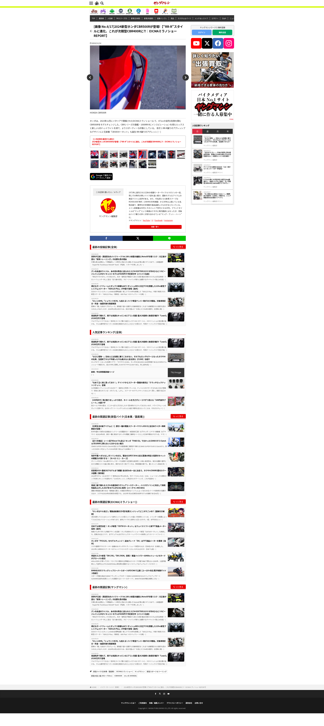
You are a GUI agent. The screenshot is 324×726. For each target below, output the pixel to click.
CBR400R (118, 676)
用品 (172, 18)
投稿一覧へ (155, 227)
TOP (93, 18)
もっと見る (178, 246)
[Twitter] (138, 238)
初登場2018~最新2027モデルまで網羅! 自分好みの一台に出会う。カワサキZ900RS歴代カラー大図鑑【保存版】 (128, 471)
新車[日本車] (135, 18)
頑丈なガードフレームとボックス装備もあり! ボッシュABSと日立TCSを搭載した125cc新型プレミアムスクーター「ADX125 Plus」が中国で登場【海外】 (128, 287)
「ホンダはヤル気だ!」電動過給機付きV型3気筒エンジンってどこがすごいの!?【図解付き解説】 (128, 512)
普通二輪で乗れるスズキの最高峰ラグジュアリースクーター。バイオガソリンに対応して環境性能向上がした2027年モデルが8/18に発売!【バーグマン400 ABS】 (128, 486)
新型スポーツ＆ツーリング (157, 671)
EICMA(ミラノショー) (124, 671)
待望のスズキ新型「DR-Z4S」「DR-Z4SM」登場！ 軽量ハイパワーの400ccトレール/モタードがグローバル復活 (128, 557)
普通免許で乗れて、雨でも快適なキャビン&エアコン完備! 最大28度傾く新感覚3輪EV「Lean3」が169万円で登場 (129, 316)
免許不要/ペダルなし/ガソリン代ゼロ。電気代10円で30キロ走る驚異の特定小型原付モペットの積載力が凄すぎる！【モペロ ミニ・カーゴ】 (128, 457)
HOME (94, 687)
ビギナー (215, 18)
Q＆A (224, 18)
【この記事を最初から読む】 (136, 142)
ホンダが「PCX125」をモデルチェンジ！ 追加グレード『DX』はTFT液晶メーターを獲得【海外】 (128, 542)
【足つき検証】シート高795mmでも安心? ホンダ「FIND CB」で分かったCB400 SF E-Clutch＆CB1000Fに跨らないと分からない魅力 (128, 442)
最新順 (101, 18)
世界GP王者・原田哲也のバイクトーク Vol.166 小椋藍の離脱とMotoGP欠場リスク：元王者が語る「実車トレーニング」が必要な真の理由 (128, 257)
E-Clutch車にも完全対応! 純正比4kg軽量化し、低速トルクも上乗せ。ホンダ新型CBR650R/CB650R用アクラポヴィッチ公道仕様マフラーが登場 (217, 181)
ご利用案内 (142, 703)
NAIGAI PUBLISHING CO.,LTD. (159, 708)
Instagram (168, 220)
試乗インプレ (162, 18)
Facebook (159, 220)
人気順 (110, 18)
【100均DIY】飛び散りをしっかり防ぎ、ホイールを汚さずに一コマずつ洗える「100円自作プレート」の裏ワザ (128, 401)
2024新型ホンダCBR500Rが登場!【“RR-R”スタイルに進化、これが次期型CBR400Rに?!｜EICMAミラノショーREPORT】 (165, 687)
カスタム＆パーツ (184, 18)
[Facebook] (106, 238)
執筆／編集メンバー (156, 703)
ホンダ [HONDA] (130, 676)
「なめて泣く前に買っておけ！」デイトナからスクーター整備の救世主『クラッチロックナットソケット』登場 (128, 383)
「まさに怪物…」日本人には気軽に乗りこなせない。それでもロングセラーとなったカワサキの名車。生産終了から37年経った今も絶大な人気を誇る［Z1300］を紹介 (128, 357)
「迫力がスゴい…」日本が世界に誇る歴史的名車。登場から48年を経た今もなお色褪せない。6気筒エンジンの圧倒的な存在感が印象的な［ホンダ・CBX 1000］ (217, 154)
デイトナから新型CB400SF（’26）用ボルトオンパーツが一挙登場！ (217, 168)
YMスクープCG (121, 18)
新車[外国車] (148, 18)
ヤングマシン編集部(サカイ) (213, 172)
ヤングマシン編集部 (210, 145)
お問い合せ (199, 703)
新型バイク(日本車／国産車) (103, 671)
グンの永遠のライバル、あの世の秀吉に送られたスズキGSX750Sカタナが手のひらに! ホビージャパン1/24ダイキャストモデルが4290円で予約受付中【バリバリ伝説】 (128, 272)
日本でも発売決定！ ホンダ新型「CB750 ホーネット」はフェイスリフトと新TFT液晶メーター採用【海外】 (128, 527)
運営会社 (189, 703)
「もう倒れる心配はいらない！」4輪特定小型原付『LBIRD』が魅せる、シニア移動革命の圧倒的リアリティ (217, 196)
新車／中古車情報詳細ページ (102, 372)
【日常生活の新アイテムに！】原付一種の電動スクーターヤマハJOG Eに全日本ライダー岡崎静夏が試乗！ (128, 427)
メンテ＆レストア (201, 18)
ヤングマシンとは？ (128, 703)
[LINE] (169, 238)
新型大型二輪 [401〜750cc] (101, 676)
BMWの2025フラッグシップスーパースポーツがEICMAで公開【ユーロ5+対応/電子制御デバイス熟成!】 (128, 571)
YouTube (146, 220)
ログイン (201, 32)
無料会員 (222, 32)
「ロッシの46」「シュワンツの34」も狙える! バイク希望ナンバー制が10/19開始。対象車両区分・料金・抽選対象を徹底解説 (128, 302)
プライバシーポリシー (175, 703)
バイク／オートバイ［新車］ (110, 687)
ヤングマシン (140, 671)
